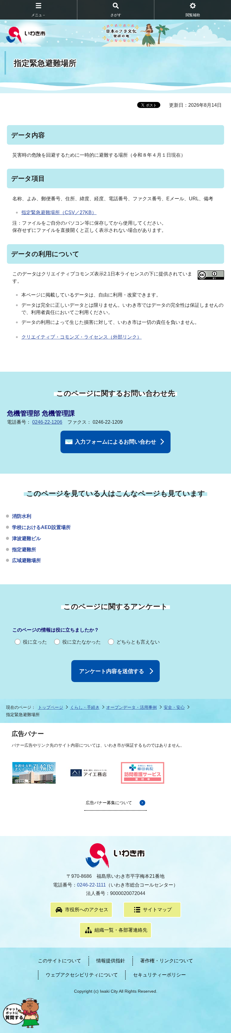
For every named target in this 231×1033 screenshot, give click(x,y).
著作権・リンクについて (166, 960)
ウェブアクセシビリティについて (82, 974)
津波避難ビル (26, 538)
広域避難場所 (26, 560)
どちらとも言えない (138, 641)
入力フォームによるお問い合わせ (115, 442)
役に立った (35, 641)
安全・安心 (174, 707)
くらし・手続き (85, 707)
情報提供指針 (110, 960)
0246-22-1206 (47, 422)
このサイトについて (59, 960)
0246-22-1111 (91, 884)
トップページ (50, 707)
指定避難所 (24, 549)
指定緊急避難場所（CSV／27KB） (59, 212)
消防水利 (21, 516)
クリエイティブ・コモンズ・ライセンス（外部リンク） (81, 337)
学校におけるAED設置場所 (41, 527)
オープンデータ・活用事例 (131, 707)
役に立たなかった (81, 641)
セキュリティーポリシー (159, 974)
